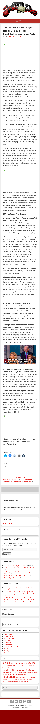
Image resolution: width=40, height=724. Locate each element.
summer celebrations (25, 481)
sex (23, 677)
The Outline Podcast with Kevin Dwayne (15, 647)
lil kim (19, 670)
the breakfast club (22, 679)
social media (29, 677)
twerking (9, 681)
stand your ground (6, 679)
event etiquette (29, 479)
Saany (5, 602)
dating (32, 662)
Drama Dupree (8, 634)
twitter (13, 681)
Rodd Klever (7, 643)
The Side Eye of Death (10, 578)
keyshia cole (29, 668)
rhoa (20, 677)
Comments (30, 37)
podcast (20, 672)
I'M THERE (7, 598)
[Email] (29, 701)
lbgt (9, 669)
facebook (9, 665)
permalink (23, 483)
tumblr (4, 681)
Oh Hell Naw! (19, 478)
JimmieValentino (20, 37)
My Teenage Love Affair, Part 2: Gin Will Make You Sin (19, 568)
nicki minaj (5, 672)
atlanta (6, 662)
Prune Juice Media (9, 639)
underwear (23, 681)
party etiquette (15, 481)
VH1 (27, 681)
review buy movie (9, 588)
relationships (10, 676)
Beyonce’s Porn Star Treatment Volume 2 (24, 598)
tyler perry (17, 681)
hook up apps (10, 667)
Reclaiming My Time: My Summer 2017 (15, 566)
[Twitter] (16, 701)
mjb (33, 670)
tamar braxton (14, 679)
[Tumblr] (20, 701)
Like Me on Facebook (11, 529)
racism (29, 672)
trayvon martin (30, 679)
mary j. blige (26, 669)
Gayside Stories (8, 636)
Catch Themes (25, 707)
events (5, 481)
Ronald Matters (8, 645)
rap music (34, 672)
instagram (15, 667)
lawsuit (4, 670)
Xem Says (7, 651)
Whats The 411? (13, 479)
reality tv (23, 674)
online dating (14, 672)
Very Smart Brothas (9, 649)
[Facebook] (12, 701)
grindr (31, 665)
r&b (26, 672)
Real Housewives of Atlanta (11, 674)
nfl (35, 670)
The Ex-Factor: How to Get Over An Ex (24, 600)
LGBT (14, 669)
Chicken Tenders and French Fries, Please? (16, 576)
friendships (17, 665)
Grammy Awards (26, 665)
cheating (26, 663)
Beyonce (19, 662)
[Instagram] (24, 701)
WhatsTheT (7, 600)
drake (3, 665)
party (8, 481)
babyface (12, 663)
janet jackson (22, 668)
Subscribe (6, 554)
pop (24, 672)
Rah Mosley (7, 641)
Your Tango (7, 653)
